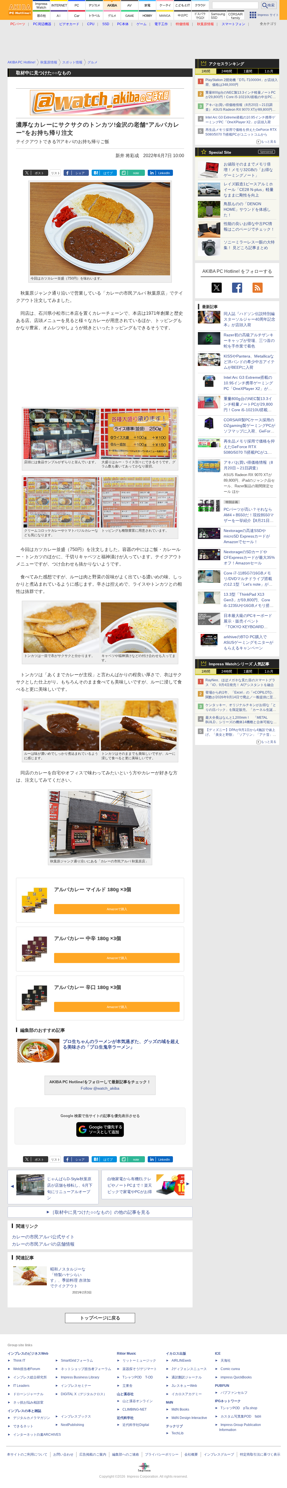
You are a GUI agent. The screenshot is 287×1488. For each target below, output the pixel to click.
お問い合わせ (63, 1454)
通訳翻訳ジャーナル (187, 1377)
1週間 (248, 71)
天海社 (226, 1360)
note (136, 173)
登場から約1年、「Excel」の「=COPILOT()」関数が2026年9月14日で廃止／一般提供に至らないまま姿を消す (240, 697)
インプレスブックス (76, 1416)
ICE (218, 1353)
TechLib (178, 1433)
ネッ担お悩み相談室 (28, 1402)
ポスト (39, 173)
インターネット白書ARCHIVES (37, 1435)
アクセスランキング (226, 63)
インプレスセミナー (76, 1386)
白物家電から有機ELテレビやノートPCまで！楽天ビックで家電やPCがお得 (129, 1185)
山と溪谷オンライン (137, 1401)
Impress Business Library (80, 1377)
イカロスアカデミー (187, 1394)
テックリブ (174, 1426)
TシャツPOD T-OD (137, 1377)
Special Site (220, 152)
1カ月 (269, 71)
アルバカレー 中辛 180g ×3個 (87, 938)
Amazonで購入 (117, 909)
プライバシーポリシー (162, 1454)
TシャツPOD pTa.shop (239, 1408)
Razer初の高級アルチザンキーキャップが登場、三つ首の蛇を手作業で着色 (249, 340)
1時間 (206, 71)
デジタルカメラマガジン (31, 1418)
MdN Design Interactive (189, 1418)
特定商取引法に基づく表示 (260, 1454)
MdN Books (180, 1409)
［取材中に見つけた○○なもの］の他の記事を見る (100, 1212)
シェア (80, 173)
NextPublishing (72, 1425)
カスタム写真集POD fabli (241, 1416)
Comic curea (230, 1369)
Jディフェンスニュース (189, 1369)
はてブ (108, 173)
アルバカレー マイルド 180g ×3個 (92, 889)
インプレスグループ (219, 1454)
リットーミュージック (139, 1360)
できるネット (23, 1426)
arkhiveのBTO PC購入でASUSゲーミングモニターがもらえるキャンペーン (248, 642)
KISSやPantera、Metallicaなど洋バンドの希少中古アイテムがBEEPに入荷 (249, 362)
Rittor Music (126, 1353)
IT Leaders (21, 1386)
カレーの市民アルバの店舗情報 (43, 1244)
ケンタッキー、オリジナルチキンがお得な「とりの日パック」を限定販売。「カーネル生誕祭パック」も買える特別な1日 (240, 709)
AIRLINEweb (181, 1360)
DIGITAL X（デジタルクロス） (84, 1394)
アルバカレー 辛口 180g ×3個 (87, 987)
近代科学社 (125, 1418)
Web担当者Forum (26, 1369)
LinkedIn (164, 173)
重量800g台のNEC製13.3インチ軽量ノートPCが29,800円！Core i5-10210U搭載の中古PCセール (240, 97)
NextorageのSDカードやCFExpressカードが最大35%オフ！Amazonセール (249, 557)
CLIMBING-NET (134, 1409)
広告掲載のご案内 (92, 1454)
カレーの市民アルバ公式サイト (43, 1236)
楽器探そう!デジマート (139, 1369)
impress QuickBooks (236, 1377)
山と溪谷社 (125, 1394)
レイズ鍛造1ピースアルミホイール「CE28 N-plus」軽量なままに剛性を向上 (249, 189)
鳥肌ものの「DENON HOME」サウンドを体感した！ (247, 209)
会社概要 (191, 1454)
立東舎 (127, 1386)
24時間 (226, 71)
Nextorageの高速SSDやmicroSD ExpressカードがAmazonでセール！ (247, 536)
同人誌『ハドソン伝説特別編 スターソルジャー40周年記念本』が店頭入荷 (249, 319)
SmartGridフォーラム (77, 1360)
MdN (169, 1402)
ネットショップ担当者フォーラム (86, 1369)
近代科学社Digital (135, 1425)
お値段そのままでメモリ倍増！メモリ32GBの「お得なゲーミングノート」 (248, 170)
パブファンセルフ (234, 1393)
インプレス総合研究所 (30, 1377)
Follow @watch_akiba (100, 1088)
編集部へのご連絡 (125, 1454)
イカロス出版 (176, 1353)
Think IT (19, 1360)
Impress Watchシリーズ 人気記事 (239, 664)
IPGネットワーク (228, 1401)
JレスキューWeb (184, 1386)
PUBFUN (222, 1386)
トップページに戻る (100, 1318)
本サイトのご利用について (27, 1454)
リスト (55, 173)
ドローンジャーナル (28, 1394)
